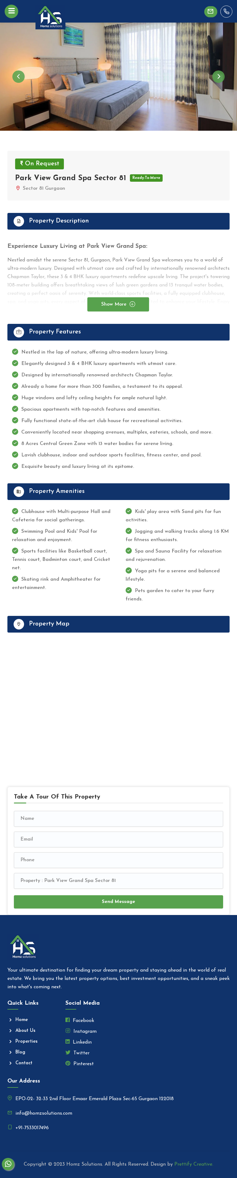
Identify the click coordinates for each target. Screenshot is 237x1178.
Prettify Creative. (193, 1164)
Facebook (82, 1020)
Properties (26, 1041)
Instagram (84, 1031)
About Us (25, 1030)
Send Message (118, 902)
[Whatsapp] (8, 1164)
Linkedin (81, 1042)
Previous (18, 76)
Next (218, 76)
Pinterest (83, 1063)
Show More (114, 304)
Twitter (80, 1053)
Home (21, 1020)
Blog (20, 1052)
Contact (23, 1063)
